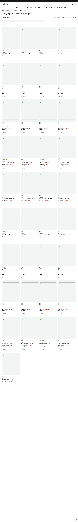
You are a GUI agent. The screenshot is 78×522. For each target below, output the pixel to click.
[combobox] (59, 4)
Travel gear (20, 10)
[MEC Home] (5, 4)
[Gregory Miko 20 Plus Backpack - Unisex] (67, 333)
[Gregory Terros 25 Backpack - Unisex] (30, 44)
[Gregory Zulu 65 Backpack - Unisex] (48, 44)
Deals (13, 7)
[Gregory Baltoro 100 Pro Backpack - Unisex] (48, 188)
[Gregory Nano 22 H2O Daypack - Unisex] (11, 152)
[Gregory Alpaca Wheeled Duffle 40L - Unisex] (11, 188)
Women (50, 7)
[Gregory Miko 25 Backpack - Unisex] (30, 297)
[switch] (57, 17)
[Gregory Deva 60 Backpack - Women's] (11, 80)
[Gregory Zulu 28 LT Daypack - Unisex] (11, 116)
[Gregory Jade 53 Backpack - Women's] (67, 261)
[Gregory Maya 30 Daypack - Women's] (67, 116)
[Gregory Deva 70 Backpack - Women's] (67, 188)
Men (47, 7)
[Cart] (72, 4)
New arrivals (59, 7)
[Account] (75, 4)
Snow (43, 7)
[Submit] (62, 4)
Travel (39, 7)
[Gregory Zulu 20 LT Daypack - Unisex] (11, 297)
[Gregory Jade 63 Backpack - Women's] (30, 80)
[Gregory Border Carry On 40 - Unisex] (11, 333)
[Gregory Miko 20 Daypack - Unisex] (11, 224)
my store (63, 17)
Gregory (15, 10)
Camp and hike (18, 7)
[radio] (3, 50)
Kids (55, 7)
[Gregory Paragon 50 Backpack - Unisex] (67, 152)
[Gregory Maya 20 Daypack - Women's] (30, 116)
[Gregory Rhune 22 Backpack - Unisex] (11, 369)
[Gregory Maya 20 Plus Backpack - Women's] (67, 224)
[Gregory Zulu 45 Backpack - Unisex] (48, 80)
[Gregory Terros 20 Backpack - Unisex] (67, 44)
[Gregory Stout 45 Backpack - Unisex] (30, 224)
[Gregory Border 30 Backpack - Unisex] (48, 333)
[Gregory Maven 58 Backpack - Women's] (48, 116)
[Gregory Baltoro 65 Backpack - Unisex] (11, 44)
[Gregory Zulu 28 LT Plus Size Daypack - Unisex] (30, 188)
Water (35, 7)
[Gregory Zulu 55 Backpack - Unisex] (48, 297)
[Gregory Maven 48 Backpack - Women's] (30, 333)
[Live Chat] (75, 519)
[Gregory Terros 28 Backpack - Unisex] (48, 152)
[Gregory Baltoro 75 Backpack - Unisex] (30, 152)
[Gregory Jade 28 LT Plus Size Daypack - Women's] (67, 297)
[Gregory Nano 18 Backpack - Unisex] (11, 261)
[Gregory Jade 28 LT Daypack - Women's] (48, 224)
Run (23, 7)
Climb (27, 7)
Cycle (31, 7)
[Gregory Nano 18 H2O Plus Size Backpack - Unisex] (30, 261)
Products (7, 10)
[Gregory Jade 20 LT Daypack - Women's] (48, 261)
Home (3, 10)
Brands (65, 7)
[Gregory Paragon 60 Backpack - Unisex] (67, 80)
